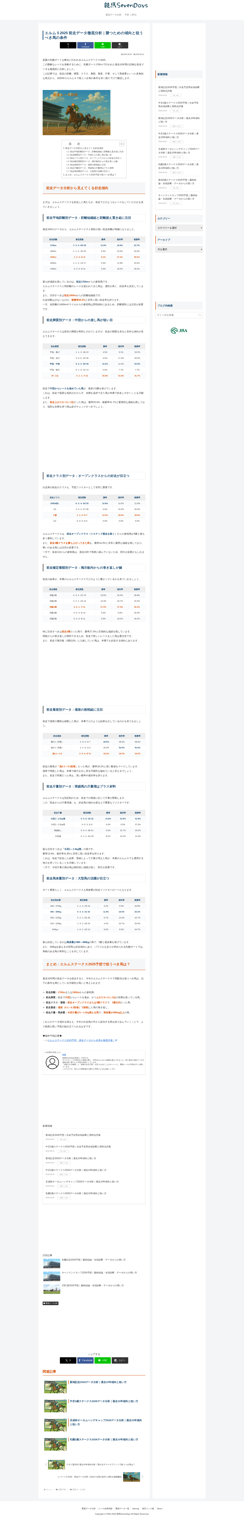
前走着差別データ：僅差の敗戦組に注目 (88, 165)
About (159, 1508)
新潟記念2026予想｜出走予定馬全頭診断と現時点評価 (73, 1135)
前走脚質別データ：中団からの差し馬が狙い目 (91, 155)
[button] (120, 45)
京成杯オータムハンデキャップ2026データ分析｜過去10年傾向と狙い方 (82, 1181)
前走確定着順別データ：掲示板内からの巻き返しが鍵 (94, 161)
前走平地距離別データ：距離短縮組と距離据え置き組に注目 (97, 152)
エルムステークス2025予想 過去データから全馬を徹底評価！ (81, 1040)
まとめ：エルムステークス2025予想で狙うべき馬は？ (90, 174)
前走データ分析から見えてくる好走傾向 (84, 148)
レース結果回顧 (105, 1508)
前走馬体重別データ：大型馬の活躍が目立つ (90, 171)
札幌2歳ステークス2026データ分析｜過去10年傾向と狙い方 (76, 1193)
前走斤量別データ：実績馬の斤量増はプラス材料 (92, 168)
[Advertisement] (94, 443)
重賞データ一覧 (122, 1508)
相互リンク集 (148, 1508)
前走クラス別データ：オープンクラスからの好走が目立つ (96, 158)
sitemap (135, 1508)
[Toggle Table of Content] (120, 144)
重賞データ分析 (52, 1303)
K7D (64, 1055)
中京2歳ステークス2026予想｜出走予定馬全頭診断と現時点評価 (78, 1146)
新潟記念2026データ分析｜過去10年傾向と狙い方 (71, 1158)
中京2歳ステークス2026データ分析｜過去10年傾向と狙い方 (76, 1170)
